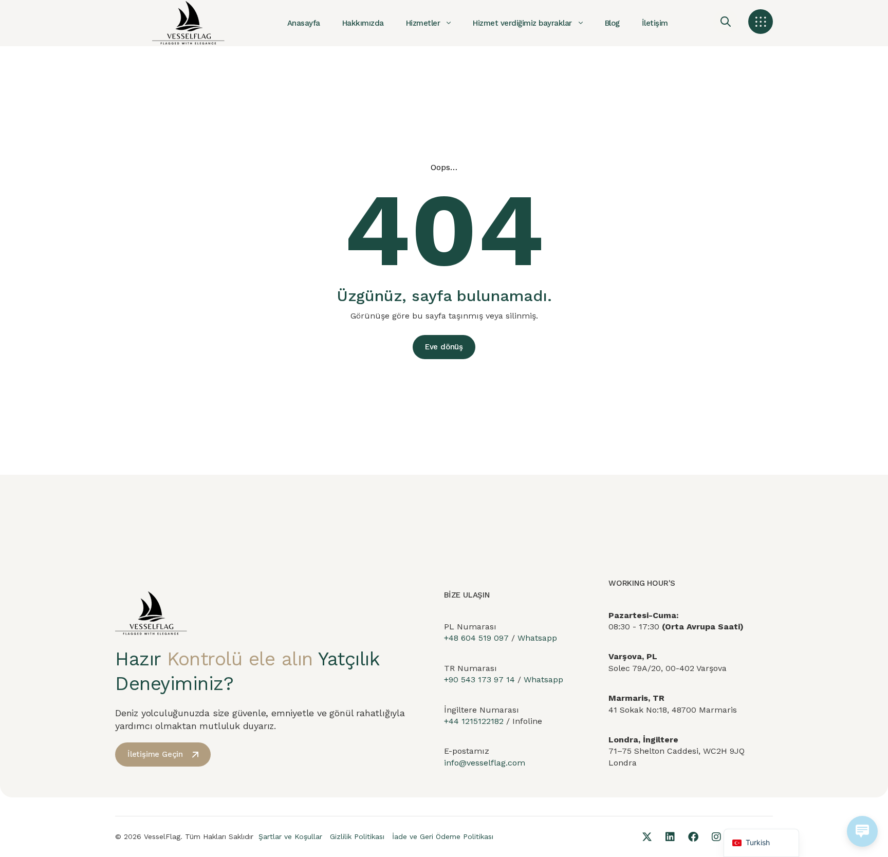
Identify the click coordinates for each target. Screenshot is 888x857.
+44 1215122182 (474, 721)
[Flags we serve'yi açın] (581, 23)
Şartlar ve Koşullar (290, 836)
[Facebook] (693, 837)
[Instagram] (716, 837)
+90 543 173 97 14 (479, 679)
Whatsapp (537, 638)
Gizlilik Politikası (357, 836)
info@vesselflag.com (484, 763)
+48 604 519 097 (476, 638)
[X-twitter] (647, 837)
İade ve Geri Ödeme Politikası (442, 836)
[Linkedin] (670, 837)
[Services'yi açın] (449, 23)
